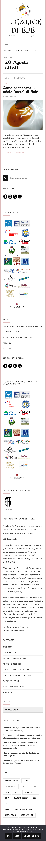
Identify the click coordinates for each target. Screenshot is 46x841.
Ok (8, 836)
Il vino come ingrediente (16, 670)
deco (35, 787)
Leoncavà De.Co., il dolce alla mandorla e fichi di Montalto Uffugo (21, 729)
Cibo (5, 83)
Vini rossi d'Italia (12, 686)
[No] (43, 833)
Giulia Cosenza (11, 97)
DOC (7, 792)
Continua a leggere (12, 152)
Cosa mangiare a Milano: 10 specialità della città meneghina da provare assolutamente (22, 736)
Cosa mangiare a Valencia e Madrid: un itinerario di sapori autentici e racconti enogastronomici (20, 745)
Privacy (7, 343)
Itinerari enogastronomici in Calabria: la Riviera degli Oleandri (21, 761)
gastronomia (21, 798)
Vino (5, 692)
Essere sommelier (12, 658)
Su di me (7, 349)
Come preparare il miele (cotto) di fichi (20, 90)
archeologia (11, 781)
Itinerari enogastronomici (17, 675)
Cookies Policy (11, 332)
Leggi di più (31, 836)
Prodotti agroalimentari (18, 809)
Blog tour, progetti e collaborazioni (23, 326)
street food (27, 815)
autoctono (10, 787)
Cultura (7, 653)
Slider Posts (9, 681)
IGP (35, 798)
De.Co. (25, 787)
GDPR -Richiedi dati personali (18, 337)
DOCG (16, 792)
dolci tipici (30, 792)
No (17, 836)
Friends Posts (10, 664)
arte (25, 781)
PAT (7, 804)
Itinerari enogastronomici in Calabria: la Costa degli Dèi (21, 754)
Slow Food (10, 815)
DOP (7, 798)
